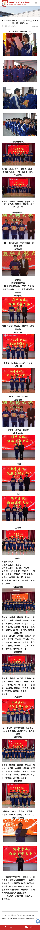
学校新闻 (13, 26)
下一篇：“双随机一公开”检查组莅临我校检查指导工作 (19, 918)
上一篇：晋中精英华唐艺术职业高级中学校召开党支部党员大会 (20, 915)
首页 (3, 26)
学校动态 (7, 26)
